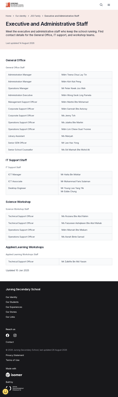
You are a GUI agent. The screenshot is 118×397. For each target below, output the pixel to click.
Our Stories (11, 312)
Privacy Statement (15, 355)
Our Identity (11, 297)
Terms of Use (12, 360)
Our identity (20, 16)
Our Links (10, 317)
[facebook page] (7, 335)
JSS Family (35, 16)
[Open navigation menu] (108, 4)
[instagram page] (15, 335)
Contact (10, 342)
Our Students (12, 302)
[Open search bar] (101, 4)
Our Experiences (14, 307)
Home (8, 16)
